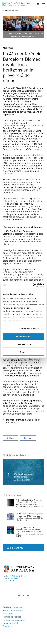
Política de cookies (12, 617)
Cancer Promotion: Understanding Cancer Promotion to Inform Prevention (20, 101)
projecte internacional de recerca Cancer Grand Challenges (23, 407)
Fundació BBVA (14, 88)
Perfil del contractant (13, 607)
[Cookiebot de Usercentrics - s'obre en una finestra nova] (33, 285)
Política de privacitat (13, 611)
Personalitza (22, 344)
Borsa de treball (10, 623)
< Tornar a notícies (10, 11)
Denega (23, 352)
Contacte (7, 626)
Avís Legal (8, 614)
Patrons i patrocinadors (14, 620)
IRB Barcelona (31, 88)
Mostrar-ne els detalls (29, 328)
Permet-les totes (23, 336)
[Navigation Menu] (43, 4)
